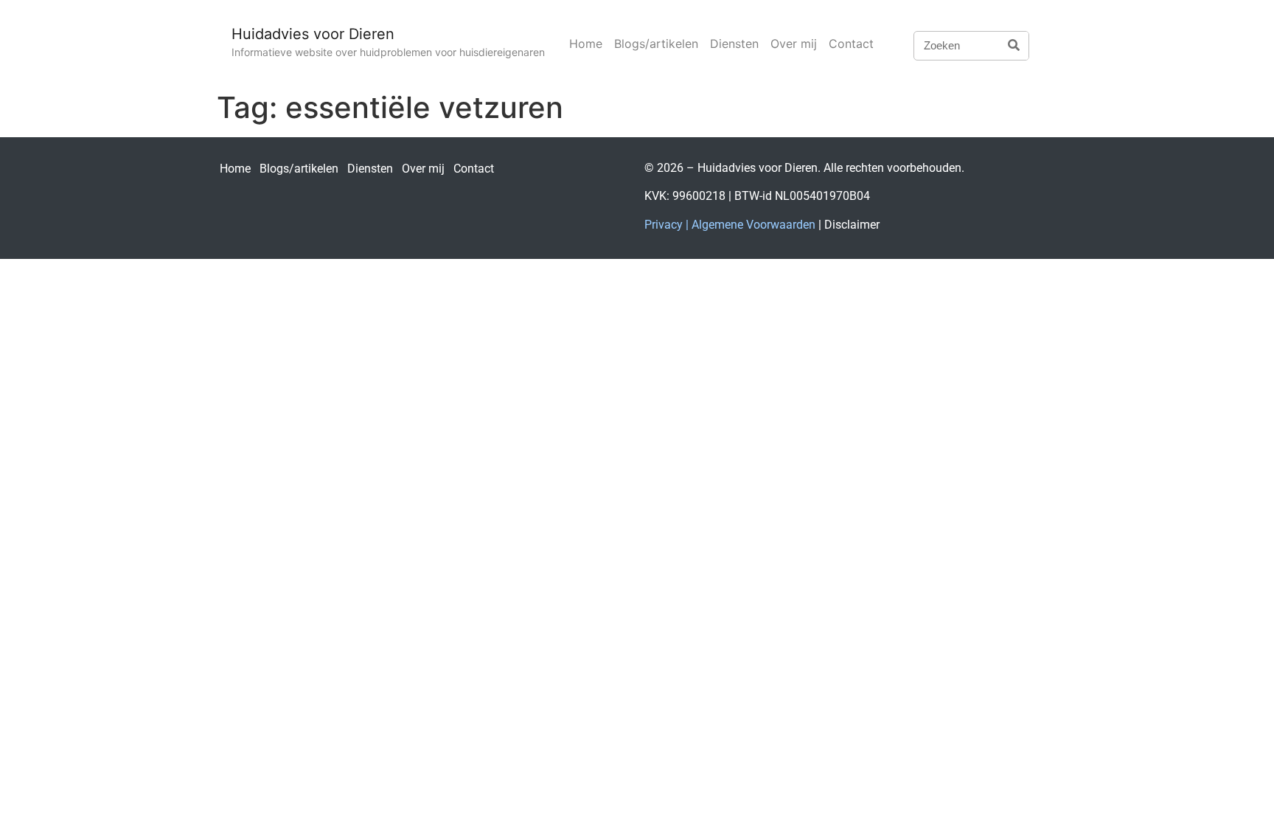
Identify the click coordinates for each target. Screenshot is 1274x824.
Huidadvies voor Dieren (313, 34)
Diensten (734, 43)
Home (585, 43)
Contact (851, 43)
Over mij (793, 43)
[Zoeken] (1013, 46)
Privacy (663, 225)
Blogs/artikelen (656, 43)
